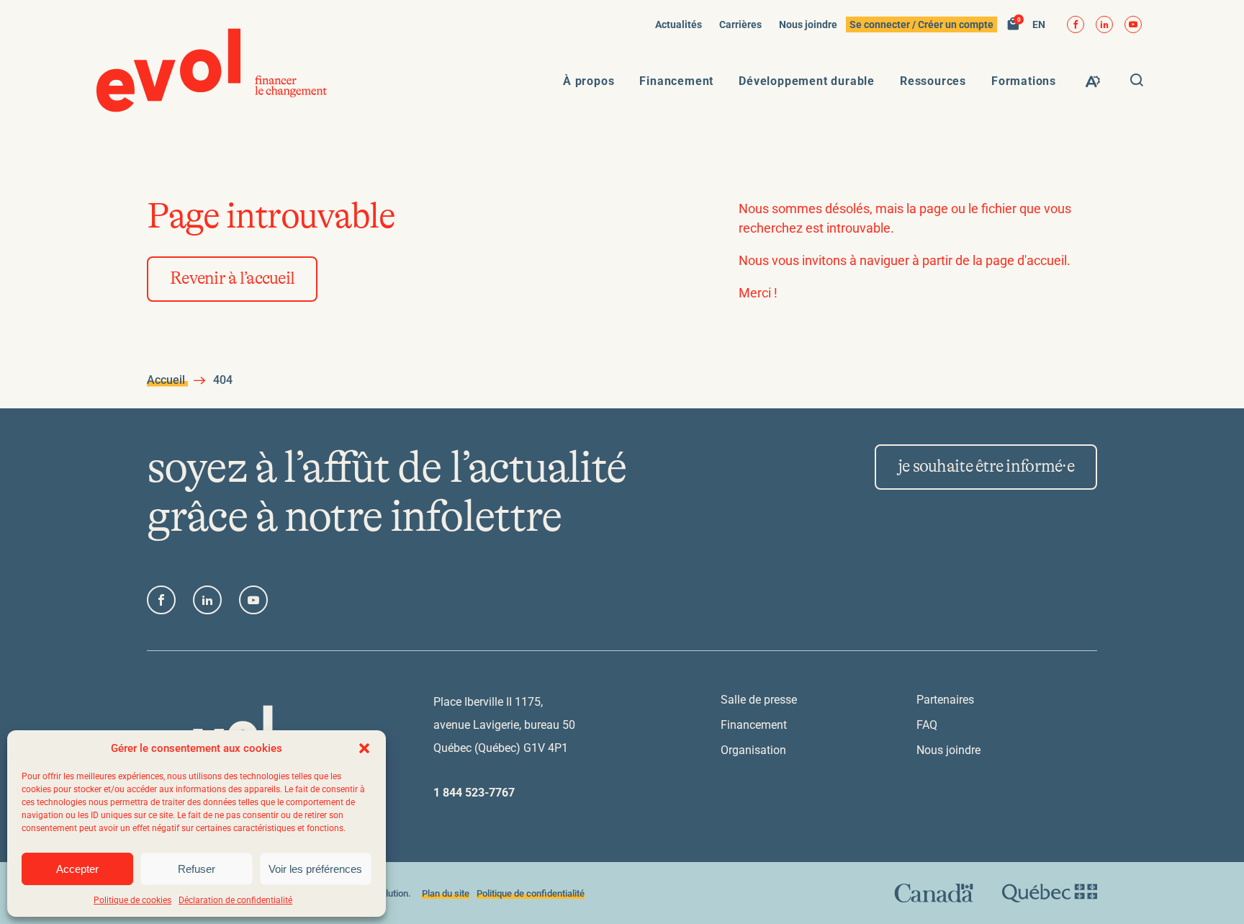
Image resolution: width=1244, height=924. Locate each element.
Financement (676, 81)
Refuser (196, 869)
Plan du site (445, 893)
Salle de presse (759, 700)
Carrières (740, 24)
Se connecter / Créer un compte (921, 24)
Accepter (77, 869)
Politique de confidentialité (531, 893)
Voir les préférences (315, 869)
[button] (364, 748)
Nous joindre (808, 24)
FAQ (926, 725)
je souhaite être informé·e (986, 466)
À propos (588, 81)
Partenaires (945, 700)
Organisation (753, 750)
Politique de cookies (132, 900)
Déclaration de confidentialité (235, 900)
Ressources (933, 81)
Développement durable (807, 81)
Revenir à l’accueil (232, 278)
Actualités (678, 24)
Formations (1023, 81)
